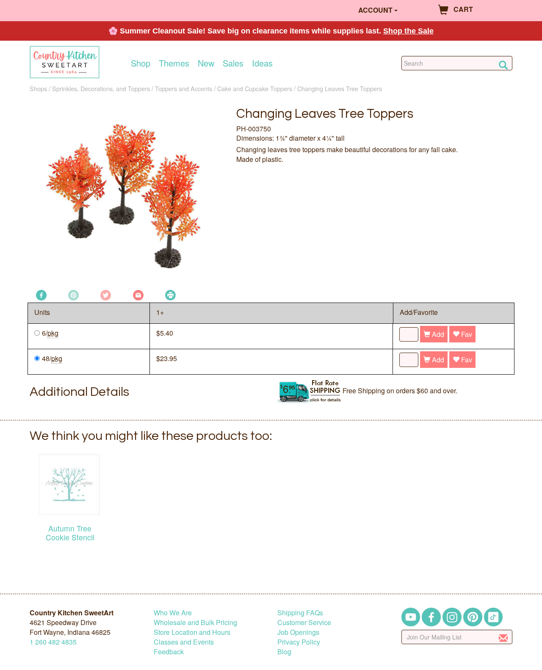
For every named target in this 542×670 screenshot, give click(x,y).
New (206, 63)
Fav (465, 334)
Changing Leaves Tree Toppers (339, 88)
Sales (233, 63)
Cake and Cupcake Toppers (254, 88)
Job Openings (298, 632)
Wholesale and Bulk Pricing (195, 622)
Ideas (262, 63)
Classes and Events (184, 642)
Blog (284, 651)
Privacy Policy (298, 642)
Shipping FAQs (300, 612)
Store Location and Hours (192, 632)
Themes (174, 63)
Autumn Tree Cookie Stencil (70, 532)
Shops (38, 88)
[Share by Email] (138, 294)
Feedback (169, 651)
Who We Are (173, 612)
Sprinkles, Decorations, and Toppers (101, 88)
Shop (140, 63)
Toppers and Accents (183, 88)
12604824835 (53, 642)
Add (437, 334)
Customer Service (304, 622)
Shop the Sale (408, 31)
